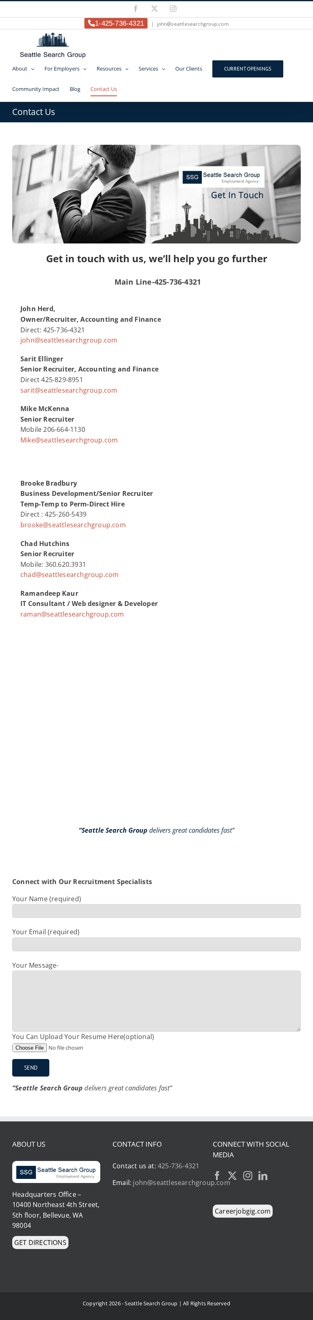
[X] (154, 8)
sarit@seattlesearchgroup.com (69, 390)
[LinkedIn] (262, 1175)
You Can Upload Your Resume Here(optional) (83, 1036)
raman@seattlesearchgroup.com (72, 614)
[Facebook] (135, 8)
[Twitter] (232, 1175)
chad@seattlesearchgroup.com (69, 574)
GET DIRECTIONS (40, 1242)
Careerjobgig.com (243, 1211)
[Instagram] (173, 8)
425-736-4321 (178, 1165)
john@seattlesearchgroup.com (193, 23)
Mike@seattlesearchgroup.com (69, 440)
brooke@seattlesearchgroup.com (73, 524)
